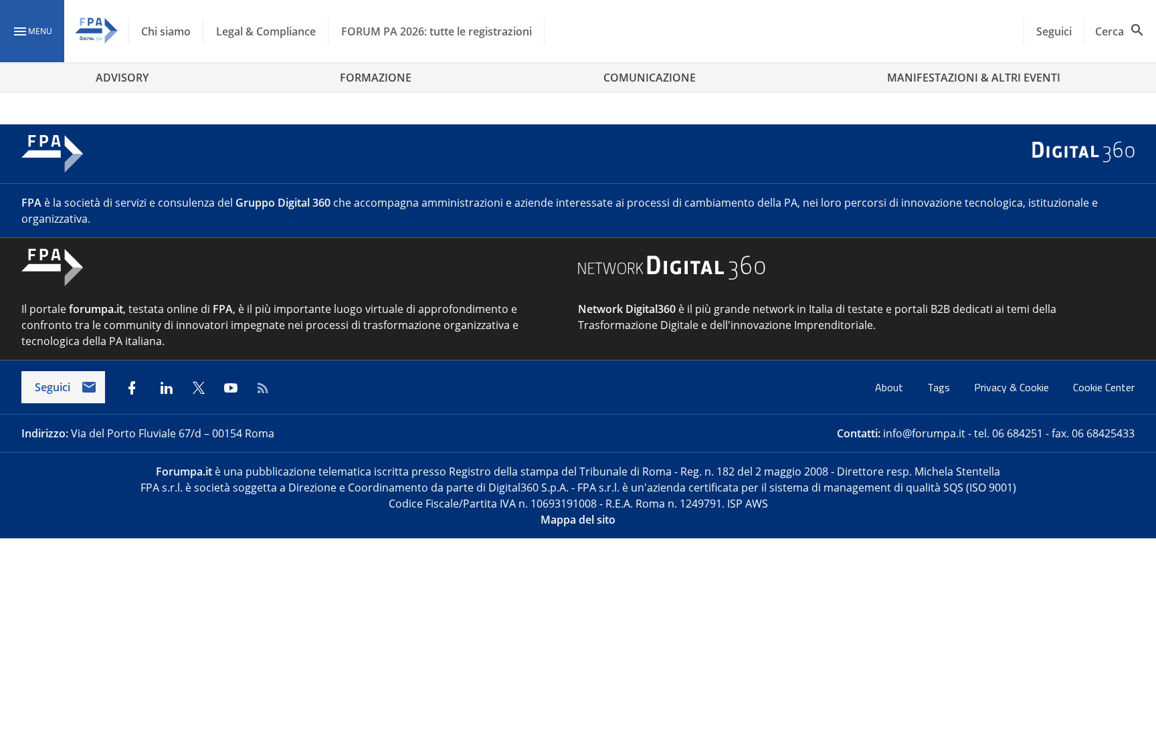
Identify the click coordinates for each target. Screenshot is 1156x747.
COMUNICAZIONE (649, 77)
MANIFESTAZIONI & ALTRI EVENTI (973, 77)
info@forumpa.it (924, 433)
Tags (940, 387)
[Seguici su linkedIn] (167, 388)
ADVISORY (122, 77)
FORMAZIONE (375, 77)
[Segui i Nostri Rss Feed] (263, 388)
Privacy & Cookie (1013, 387)
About (890, 387)
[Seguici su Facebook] (132, 388)
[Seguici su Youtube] (231, 388)
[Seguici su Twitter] (199, 388)
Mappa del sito (578, 519)
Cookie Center (1104, 387)
